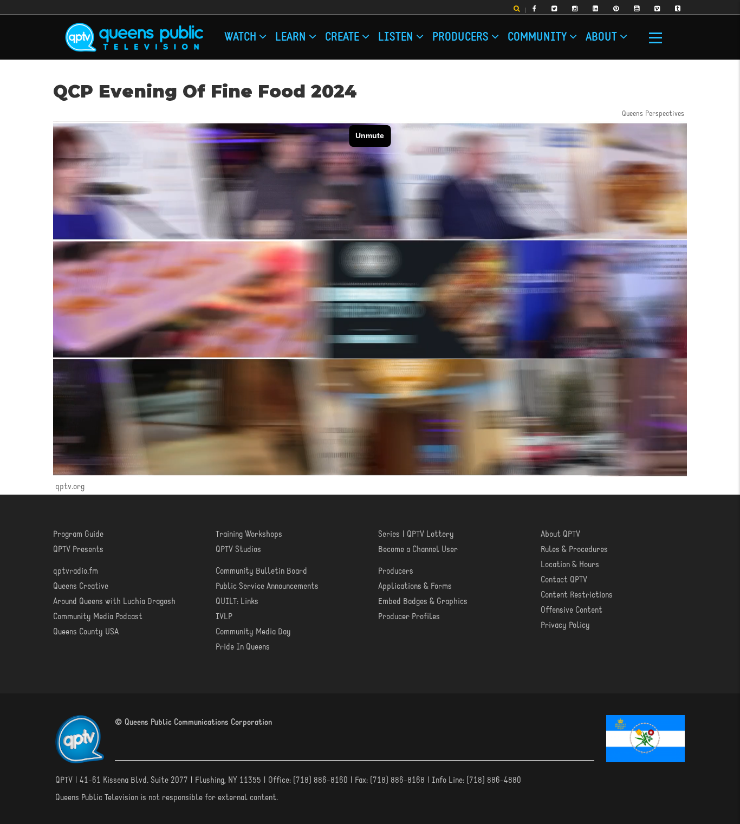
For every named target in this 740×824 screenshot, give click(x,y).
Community (538, 37)
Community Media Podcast (97, 617)
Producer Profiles (409, 617)
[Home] (134, 37)
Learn (292, 37)
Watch (241, 37)
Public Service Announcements (267, 586)
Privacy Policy (565, 625)
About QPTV (560, 534)
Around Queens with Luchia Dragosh (114, 602)
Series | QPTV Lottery (416, 534)
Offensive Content (571, 610)
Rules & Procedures (574, 550)
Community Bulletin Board (261, 571)
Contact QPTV (564, 580)
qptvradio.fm (75, 571)
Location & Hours (570, 565)
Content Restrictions (577, 595)
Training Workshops (249, 534)
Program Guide (78, 534)
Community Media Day (253, 632)
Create (343, 37)
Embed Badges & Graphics (423, 602)
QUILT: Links (237, 602)
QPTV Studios (238, 550)
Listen (397, 37)
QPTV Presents (78, 550)
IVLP (224, 617)
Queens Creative (80, 586)
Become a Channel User (418, 550)
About (603, 37)
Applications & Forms (415, 586)
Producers (461, 37)
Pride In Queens (243, 647)
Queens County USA (86, 632)
